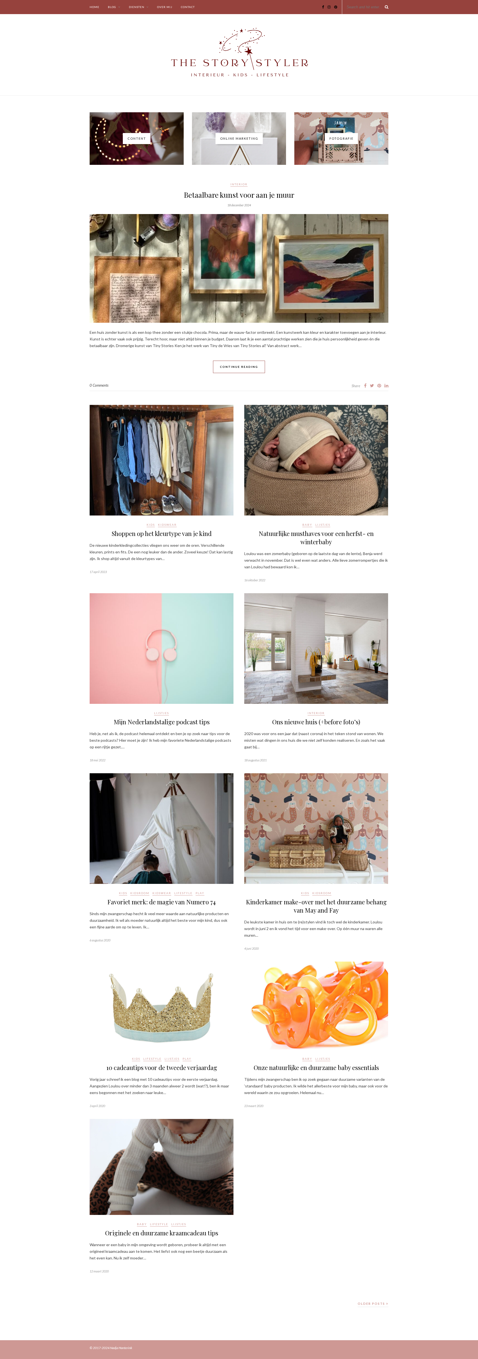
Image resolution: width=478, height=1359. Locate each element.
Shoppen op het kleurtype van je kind (162, 533)
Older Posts (372, 1303)
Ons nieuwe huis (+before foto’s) (316, 722)
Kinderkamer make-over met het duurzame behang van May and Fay (316, 906)
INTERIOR (239, 184)
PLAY (200, 893)
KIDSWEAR (167, 524)
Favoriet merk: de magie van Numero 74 (161, 902)
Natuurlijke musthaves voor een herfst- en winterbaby (316, 537)
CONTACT (188, 7)
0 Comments (99, 385)
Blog (112, 7)
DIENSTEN (136, 7)
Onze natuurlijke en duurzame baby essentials (316, 1067)
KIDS (151, 524)
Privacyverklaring (376, 1348)
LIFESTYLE (183, 893)
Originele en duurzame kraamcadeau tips (161, 1233)
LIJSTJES (322, 524)
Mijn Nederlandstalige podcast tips (162, 722)
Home (94, 7)
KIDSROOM (139, 893)
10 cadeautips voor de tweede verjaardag (161, 1067)
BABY (307, 524)
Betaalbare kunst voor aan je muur (239, 195)
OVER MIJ (164, 7)
